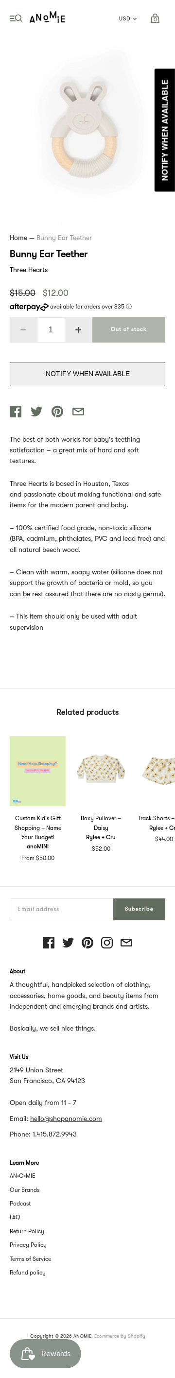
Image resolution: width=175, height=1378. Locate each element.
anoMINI (38, 846)
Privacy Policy (28, 1244)
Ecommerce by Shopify (119, 1336)
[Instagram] (107, 943)
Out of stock (129, 329)
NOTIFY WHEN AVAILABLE (88, 374)
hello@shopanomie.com (66, 1118)
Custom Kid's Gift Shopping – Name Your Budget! (38, 827)
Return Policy (27, 1231)
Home (18, 237)
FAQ (15, 1217)
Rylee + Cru (101, 837)
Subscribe (139, 909)
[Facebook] (48, 943)
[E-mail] (126, 943)
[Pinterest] (87, 943)
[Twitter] (68, 943)
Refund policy (28, 1272)
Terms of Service (30, 1259)
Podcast (20, 1203)
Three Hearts (29, 270)
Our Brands (24, 1190)
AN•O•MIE (22, 1175)
